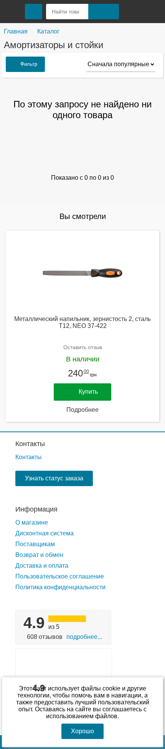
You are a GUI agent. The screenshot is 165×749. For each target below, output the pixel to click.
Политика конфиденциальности (60, 587)
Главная (16, 31)
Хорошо (82, 731)
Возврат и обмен (39, 555)
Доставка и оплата (41, 565)
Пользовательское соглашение (59, 576)
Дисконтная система (44, 533)
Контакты (30, 444)
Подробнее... (84, 637)
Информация (36, 509)
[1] (132, 11)
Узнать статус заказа (54, 478)
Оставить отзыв (82, 347)
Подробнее (82, 409)
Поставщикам (35, 544)
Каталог (48, 31)
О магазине (31, 522)
